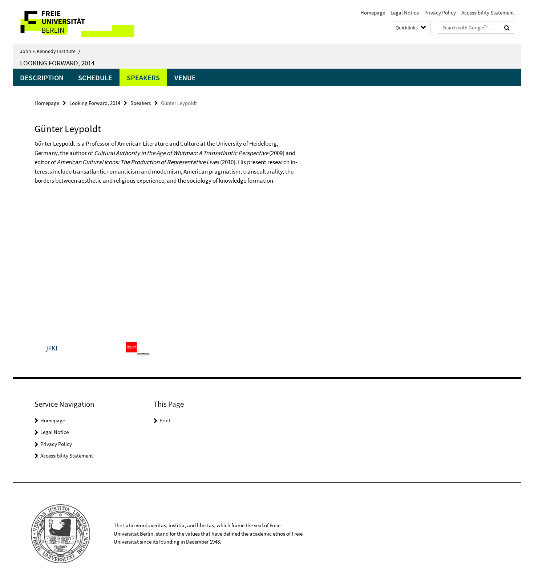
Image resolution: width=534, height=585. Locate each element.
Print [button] (164, 420)
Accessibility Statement (487, 12)
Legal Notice (405, 12)
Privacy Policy (440, 12)
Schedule (95, 77)
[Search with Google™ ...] (507, 27)
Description (42, 77)
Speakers (143, 77)
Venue (185, 77)
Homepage (372, 12)
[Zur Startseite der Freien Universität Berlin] (73, 22)
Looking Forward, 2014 (57, 62)
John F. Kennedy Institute (50, 51)
